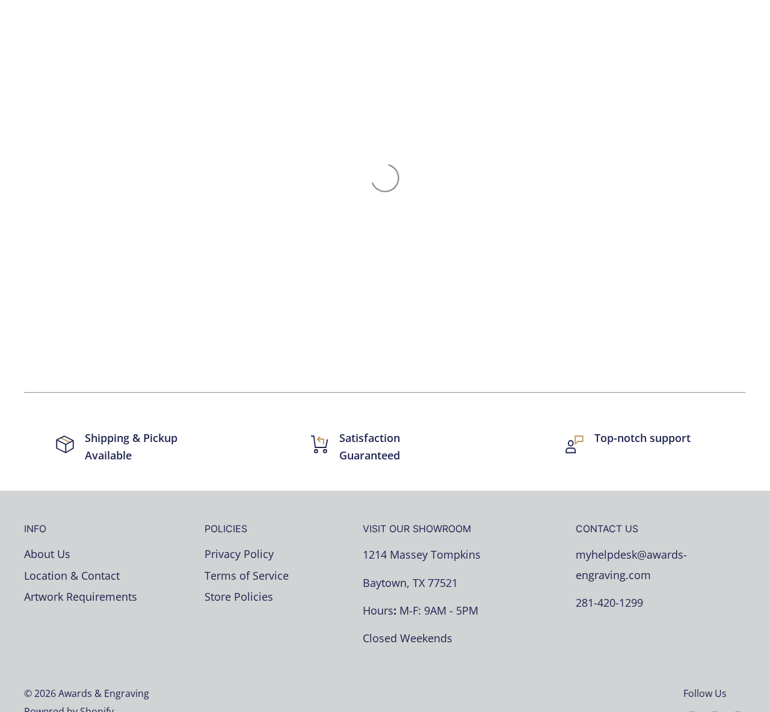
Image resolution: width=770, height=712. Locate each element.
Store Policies (239, 596)
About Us (47, 554)
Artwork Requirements (80, 596)
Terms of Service (247, 575)
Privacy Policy (239, 554)
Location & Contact (72, 575)
